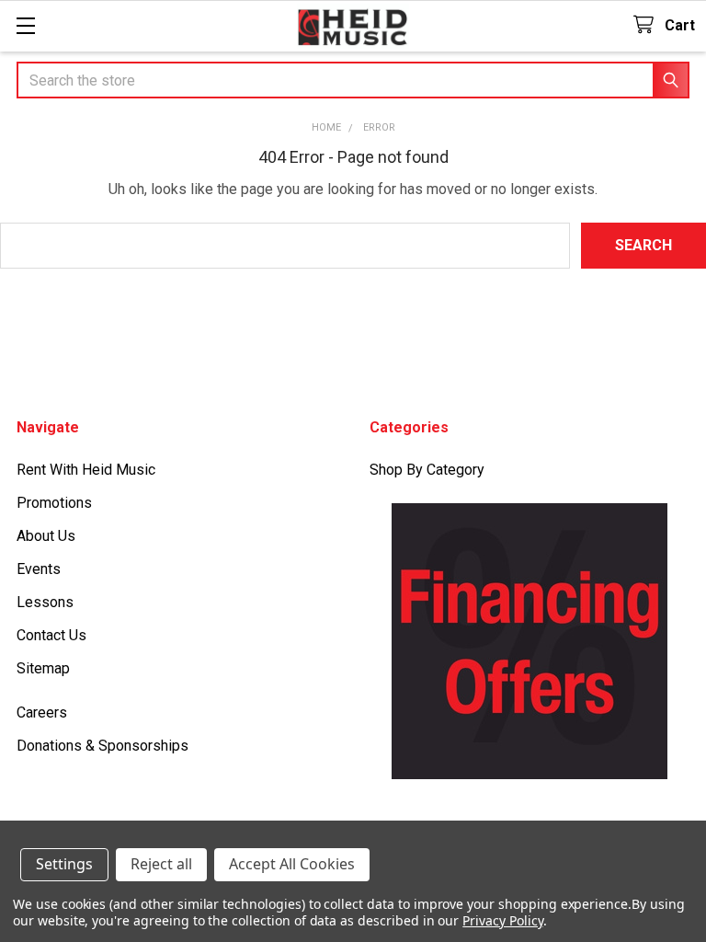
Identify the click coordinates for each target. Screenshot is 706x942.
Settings (64, 864)
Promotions (54, 502)
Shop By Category (427, 469)
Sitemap (43, 668)
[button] (530, 641)
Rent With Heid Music (86, 469)
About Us (46, 536)
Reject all (161, 864)
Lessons (45, 602)
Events (39, 569)
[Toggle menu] (25, 25)
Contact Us (51, 635)
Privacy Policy (502, 920)
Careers (42, 712)
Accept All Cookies (292, 864)
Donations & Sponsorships (102, 745)
